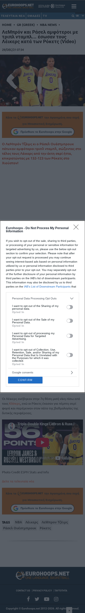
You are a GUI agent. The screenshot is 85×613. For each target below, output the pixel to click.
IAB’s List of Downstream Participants (47, 286)
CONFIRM (25, 380)
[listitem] (42, 298)
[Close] (77, 228)
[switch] (70, 307)
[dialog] (42, 307)
